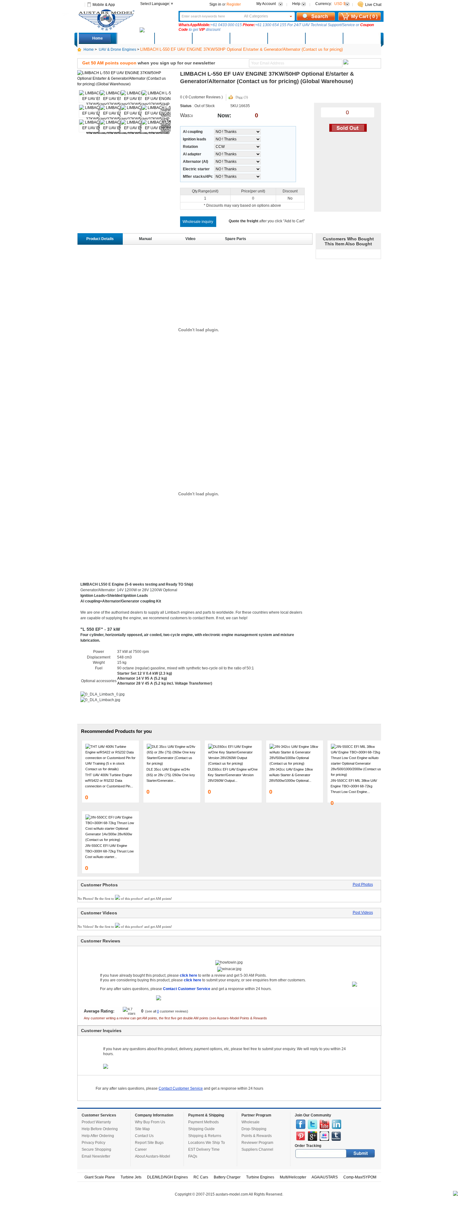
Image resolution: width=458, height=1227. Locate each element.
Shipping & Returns (204, 1136)
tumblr (336, 1136)
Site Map (142, 1129)
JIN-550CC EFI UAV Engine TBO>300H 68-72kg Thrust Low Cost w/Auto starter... (109, 851)
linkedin (336, 1124)
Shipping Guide (201, 1129)
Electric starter (196, 169)
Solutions (286, 38)
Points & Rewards (256, 1136)
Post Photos (363, 884)
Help (296, 4)
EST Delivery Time (204, 1149)
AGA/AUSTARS (325, 1177)
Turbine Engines (260, 1177)
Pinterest (300, 1136)
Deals (135, 38)
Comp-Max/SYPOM (359, 1177)
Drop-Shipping (253, 1129)
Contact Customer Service (181, 1088)
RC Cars (200, 1177)
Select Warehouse (361, 38)
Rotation (190, 146)
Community (248, 38)
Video (190, 239)
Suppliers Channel (257, 1149)
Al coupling (193, 132)
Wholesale (250, 1122)
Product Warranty (96, 1122)
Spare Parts (235, 239)
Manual (145, 239)
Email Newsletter (96, 1156)
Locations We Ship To (206, 1142)
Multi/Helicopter (293, 1177)
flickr (324, 1136)
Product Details (100, 239)
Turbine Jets (131, 1177)
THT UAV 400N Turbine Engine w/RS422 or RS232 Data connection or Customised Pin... (109, 780)
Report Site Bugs (149, 1142)
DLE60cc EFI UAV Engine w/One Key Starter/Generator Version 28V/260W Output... (233, 774)
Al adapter (192, 154)
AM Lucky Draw (324, 38)
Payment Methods (203, 1122)
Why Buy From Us (150, 1122)
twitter (312, 1124)
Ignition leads (194, 139)
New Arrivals (172, 38)
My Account (266, 4)
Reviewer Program (257, 1142)
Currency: (330, 4)
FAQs (192, 1156)
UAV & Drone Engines (117, 49)
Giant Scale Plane (99, 1177)
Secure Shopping (96, 1149)
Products (211, 38)
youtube (324, 1124)
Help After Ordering (98, 1136)
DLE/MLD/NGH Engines (167, 1177)
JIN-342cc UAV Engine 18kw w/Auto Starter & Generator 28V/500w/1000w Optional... (291, 774)
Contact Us (144, 1136)
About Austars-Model (152, 1156)
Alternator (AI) (195, 161)
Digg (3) (242, 97)
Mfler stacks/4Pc (198, 176)
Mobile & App (104, 4)
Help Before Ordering (100, 1129)
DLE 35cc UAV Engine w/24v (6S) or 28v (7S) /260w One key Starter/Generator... (170, 774)
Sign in (215, 4)
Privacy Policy (93, 1142)
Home (97, 38)
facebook (300, 1124)
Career (141, 1149)
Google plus (312, 1136)
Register (234, 4)
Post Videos (363, 912)
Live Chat (373, 4)
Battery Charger (227, 1177)
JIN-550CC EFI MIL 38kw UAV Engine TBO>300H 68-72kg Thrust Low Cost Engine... (354, 786)
